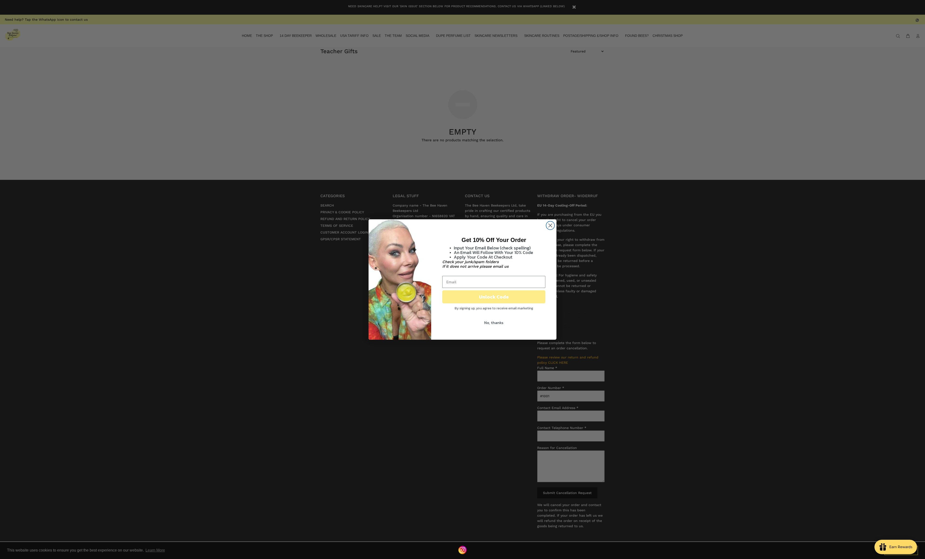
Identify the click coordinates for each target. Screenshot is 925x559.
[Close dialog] (550, 225)
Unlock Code (494, 296)
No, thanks (493, 322)
